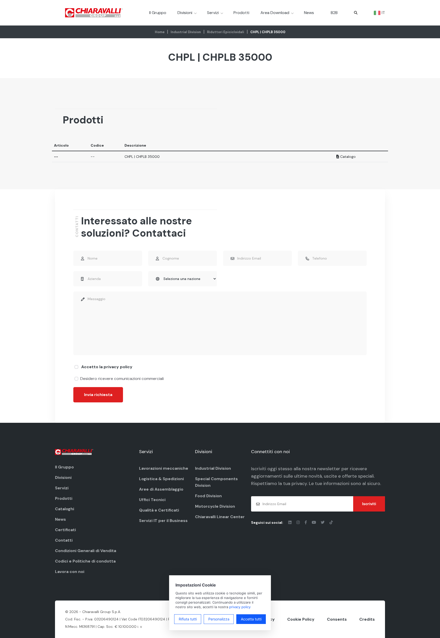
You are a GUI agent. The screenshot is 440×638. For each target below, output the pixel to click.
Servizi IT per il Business (163, 520)
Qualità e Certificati (159, 510)
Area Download (274, 12)
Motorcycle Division (215, 506)
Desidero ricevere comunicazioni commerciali (122, 378)
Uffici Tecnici (152, 499)
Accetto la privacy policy (106, 366)
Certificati (65, 529)
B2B (334, 12)
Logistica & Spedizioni (161, 478)
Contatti (64, 540)
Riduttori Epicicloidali (225, 32)
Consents (337, 619)
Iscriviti (369, 503)
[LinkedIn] (290, 522)
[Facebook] (306, 522)
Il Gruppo (157, 12)
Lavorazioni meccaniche (163, 468)
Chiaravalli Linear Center (220, 516)
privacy (299, 483)
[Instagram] (298, 522)
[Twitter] (323, 522)
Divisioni (184, 12)
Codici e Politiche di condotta (85, 561)
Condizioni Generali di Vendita (85, 550)
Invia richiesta (98, 394)
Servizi (213, 12)
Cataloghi (64, 509)
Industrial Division (186, 32)
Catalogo (347, 156)
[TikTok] (331, 522)
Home (159, 32)
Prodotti (241, 12)
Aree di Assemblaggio (161, 489)
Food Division (208, 496)
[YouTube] (314, 522)
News (309, 12)
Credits (367, 619)
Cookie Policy (300, 619)
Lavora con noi (69, 571)
